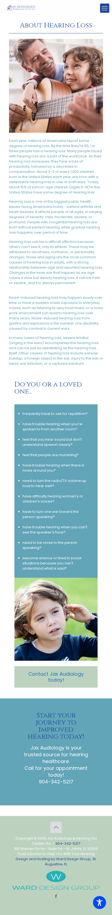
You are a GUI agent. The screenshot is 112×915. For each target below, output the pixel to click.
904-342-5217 (56, 781)
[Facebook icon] (56, 896)
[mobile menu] (104, 8)
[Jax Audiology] (20, 8)
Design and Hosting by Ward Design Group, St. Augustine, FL (56, 861)
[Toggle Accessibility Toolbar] (99, 902)
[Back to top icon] (56, 827)
